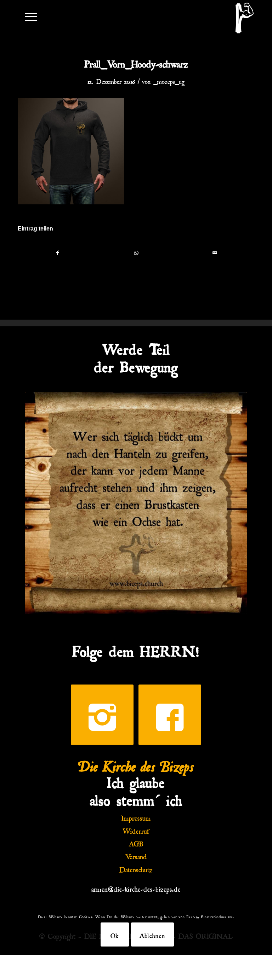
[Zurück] (40, 503)
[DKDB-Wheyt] (244, 18)
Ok (114, 934)
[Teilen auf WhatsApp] (136, 252)
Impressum (136, 816)
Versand (136, 855)
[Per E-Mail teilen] (215, 252)
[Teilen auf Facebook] (57, 252)
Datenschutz (136, 868)
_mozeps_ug (169, 80)
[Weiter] (231, 503)
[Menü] (27, 16)
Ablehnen (152, 934)
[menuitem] (27, 16)
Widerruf (136, 829)
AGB (136, 842)
